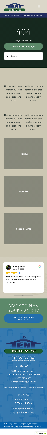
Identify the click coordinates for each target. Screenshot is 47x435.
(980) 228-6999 (12, 15)
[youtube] (26, 358)
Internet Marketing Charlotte (30, 426)
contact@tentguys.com (31, 15)
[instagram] (20, 358)
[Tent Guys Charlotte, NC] (15, 2)
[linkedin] (32, 358)
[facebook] (14, 358)
